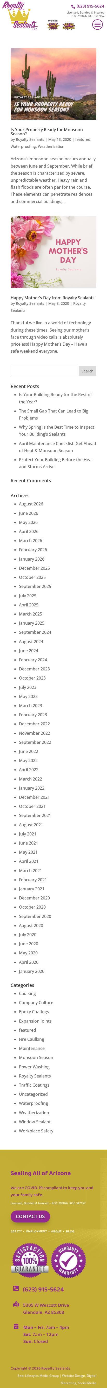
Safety (16, 1231)
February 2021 (33, 880)
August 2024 (31, 641)
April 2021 (28, 861)
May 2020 (28, 953)
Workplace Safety (36, 1131)
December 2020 (34, 898)
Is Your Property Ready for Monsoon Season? (47, 132)
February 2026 (33, 550)
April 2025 (28, 605)
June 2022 (28, 751)
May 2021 (28, 852)
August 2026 (31, 504)
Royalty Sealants (30, 139)
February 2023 (33, 715)
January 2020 (31, 971)
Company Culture (36, 1002)
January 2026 (31, 559)
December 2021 (34, 797)
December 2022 (34, 724)
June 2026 (28, 513)
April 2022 (28, 769)
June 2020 (28, 944)
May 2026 (28, 522)
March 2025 (30, 614)
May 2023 (28, 696)
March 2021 (30, 870)
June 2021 (28, 843)
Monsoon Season (36, 1057)
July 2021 (27, 834)
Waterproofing (23, 146)
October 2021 (32, 806)
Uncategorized (33, 1094)
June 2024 (28, 651)
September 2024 (35, 632)
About (56, 1231)
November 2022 (34, 733)
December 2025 (34, 568)
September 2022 (35, 742)
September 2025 (35, 586)
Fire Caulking (31, 1039)
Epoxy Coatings (34, 1012)
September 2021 (35, 815)
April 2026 (28, 531)
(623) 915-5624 (90, 6)
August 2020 (31, 925)
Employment (36, 1231)
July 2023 (27, 687)
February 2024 (33, 660)
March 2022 (30, 779)
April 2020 (28, 962)
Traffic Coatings (34, 1085)
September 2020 (35, 916)
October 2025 (32, 577)
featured (82, 139)
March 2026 (30, 540)
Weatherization (51, 146)
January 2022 (31, 788)
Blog (70, 1231)
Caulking (27, 993)
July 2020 (27, 934)
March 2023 (30, 705)
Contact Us (30, 1216)
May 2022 (28, 760)
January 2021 (31, 889)
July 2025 (27, 596)
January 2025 (31, 623)
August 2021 (31, 825)
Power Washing (34, 1067)
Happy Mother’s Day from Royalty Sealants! (53, 298)
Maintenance (32, 1048)
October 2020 (32, 907)
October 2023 (32, 678)
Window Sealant (35, 1122)
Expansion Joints (35, 1021)
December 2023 (34, 669)
